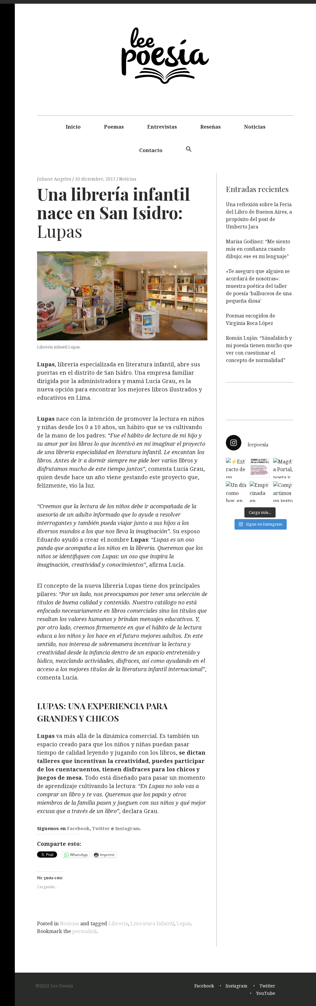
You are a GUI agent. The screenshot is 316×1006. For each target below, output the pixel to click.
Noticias (254, 126)
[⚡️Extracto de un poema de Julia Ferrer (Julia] (236, 468)
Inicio (73, 126)
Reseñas (210, 126)
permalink (84, 931)
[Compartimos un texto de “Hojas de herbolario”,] (283, 491)
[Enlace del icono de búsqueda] (189, 149)
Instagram (127, 828)
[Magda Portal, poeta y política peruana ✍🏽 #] (283, 468)
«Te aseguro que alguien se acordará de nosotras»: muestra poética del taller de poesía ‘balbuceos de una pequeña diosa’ (259, 286)
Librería (118, 923)
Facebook (78, 828)
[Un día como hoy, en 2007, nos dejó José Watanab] (236, 491)
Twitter (101, 828)
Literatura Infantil (152, 923)
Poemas (114, 126)
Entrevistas (162, 126)
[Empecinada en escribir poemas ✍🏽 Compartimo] (260, 491)
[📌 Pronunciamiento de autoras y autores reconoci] (260, 468)
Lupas (184, 923)
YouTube (265, 993)
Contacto (150, 150)
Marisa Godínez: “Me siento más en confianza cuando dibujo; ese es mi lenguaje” (258, 249)
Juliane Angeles (55, 179)
